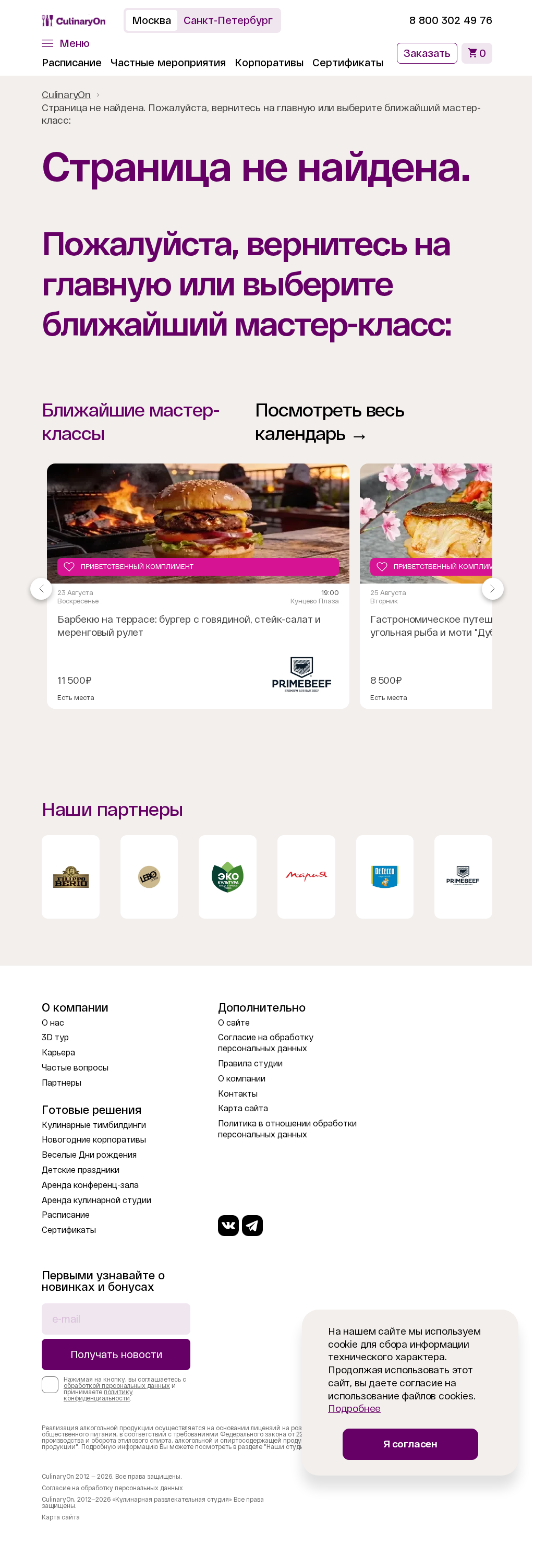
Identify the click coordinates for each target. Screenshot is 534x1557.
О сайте (231, 1022)
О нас (53, 1022)
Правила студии (247, 1063)
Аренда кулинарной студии (96, 1200)
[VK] (225, 1225)
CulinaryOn (66, 94)
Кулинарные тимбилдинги (94, 1125)
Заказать (419, 53)
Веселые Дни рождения (89, 1154)
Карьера (58, 1052)
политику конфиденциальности (98, 1395)
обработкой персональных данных (117, 1385)
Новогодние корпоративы (94, 1139)
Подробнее (346, 1408)
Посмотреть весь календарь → (325, 421)
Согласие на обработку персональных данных (112, 1488)
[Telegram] (249, 1225)
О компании (239, 1078)
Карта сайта (240, 1108)
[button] (66, 43)
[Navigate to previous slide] (41, 589)
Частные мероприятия (168, 62)
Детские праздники (80, 1170)
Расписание (72, 62)
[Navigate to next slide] (485, 589)
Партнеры (61, 1082)
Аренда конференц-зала (90, 1185)
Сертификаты (347, 62)
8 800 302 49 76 (443, 20)
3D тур (55, 1037)
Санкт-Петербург (228, 20)
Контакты (235, 1093)
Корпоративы (269, 62)
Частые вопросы (75, 1067)
